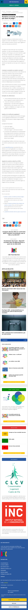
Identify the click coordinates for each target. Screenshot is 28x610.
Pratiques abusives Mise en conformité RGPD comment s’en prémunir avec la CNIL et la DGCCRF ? (14, 233)
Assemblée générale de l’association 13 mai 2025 (14, 415)
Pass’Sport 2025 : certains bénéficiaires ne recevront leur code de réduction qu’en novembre (13, 311)
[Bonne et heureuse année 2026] (5, 369)
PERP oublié (11, 439)
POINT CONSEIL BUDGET (14, 389)
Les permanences (4, 563)
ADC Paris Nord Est (14, 1)
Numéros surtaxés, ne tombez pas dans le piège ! (14, 196)
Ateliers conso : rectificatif (15, 354)
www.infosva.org (9, 147)
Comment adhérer (4, 564)
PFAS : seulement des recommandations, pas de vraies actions (13, 333)
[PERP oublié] (5, 441)
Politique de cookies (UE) (6, 574)
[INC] (14, 525)
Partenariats (3, 570)
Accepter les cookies (14, 599)
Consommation (4, 14)
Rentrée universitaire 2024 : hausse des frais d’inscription (13, 289)
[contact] (6, 582)
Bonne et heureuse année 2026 (16, 368)
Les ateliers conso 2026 (14, 361)
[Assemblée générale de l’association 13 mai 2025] (5, 416)
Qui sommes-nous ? (5, 566)
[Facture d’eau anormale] (5, 447)
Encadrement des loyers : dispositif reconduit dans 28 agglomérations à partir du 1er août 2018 (14, 242)
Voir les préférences (14, 607)
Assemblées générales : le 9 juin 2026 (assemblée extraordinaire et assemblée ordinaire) (17, 349)
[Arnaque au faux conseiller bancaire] (5, 434)
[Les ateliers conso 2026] (5, 363)
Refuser (14, 603)
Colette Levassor (7, 20)
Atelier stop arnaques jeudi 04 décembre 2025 (16, 375)
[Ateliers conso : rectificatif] (5, 356)
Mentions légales (4, 572)
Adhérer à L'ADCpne (14, 5)
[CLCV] (14, 494)
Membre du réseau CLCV (6, 568)
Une (3, 218)
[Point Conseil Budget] (14, 405)
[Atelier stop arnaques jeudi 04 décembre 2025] (5, 376)
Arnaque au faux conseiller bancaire (17, 432)
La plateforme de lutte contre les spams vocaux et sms (15, 211)
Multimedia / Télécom (11, 14)
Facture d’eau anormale (14, 446)
